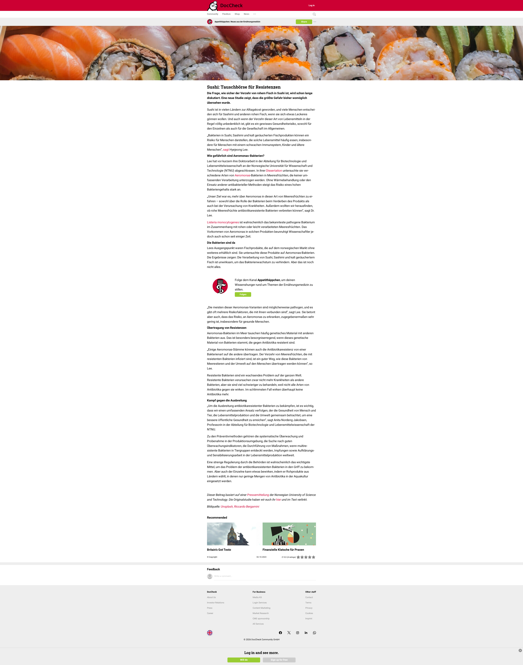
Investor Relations (215, 602)
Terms (308, 602)
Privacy (308, 608)
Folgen (243, 294)
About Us (211, 597)
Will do (244, 659)
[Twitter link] (289, 633)
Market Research (261, 613)
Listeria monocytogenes (223, 222)
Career (210, 613)
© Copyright (212, 557)
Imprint (308, 618)
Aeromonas (242, 175)
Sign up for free (279, 659)
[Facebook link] (280, 633)
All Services (258, 624)
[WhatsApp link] (314, 633)
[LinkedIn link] (306, 633)
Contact (309, 597)
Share (304, 21)
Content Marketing (261, 608)
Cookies (309, 613)
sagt (226, 149)
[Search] (313, 14)
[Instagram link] (297, 633)
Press (209, 608)
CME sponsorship (261, 618)
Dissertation (274, 170)
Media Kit (257, 597)
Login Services (260, 602)
